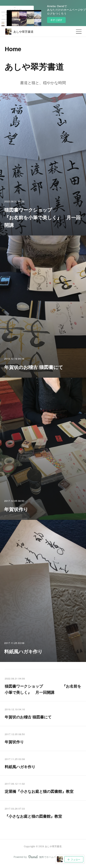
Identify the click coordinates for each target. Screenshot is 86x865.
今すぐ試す (56, 20)
